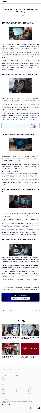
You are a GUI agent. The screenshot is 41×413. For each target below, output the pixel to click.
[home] (5, 1)
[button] (35, 408)
